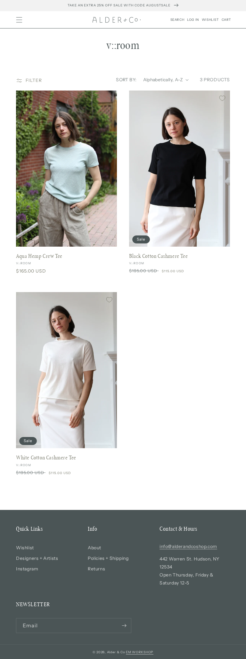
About (94, 548)
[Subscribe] (124, 625)
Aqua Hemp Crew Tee (39, 256)
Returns (96, 569)
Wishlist (25, 548)
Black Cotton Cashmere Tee (158, 256)
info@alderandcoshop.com (188, 546)
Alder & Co (116, 652)
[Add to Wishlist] (109, 98)
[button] (19, 20)
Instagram (27, 569)
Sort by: (126, 80)
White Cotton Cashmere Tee (46, 457)
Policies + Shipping (108, 558)
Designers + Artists (37, 558)
